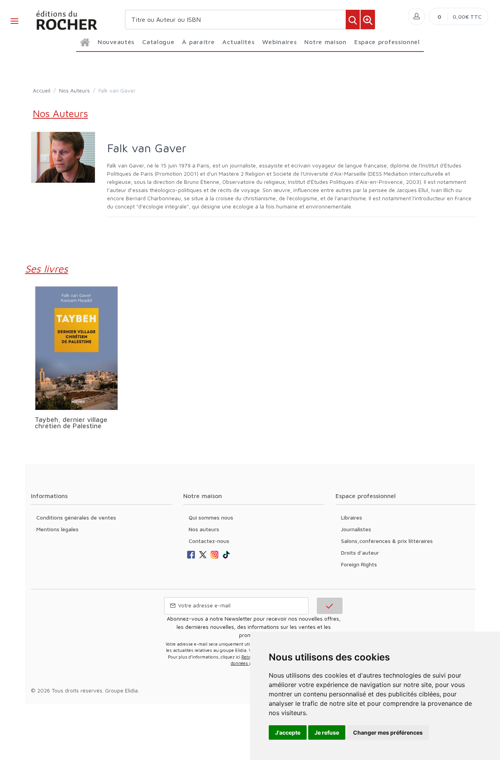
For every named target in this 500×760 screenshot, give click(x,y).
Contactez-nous (209, 541)
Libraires (351, 517)
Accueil (41, 90)
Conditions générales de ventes (76, 517)
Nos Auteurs (74, 90)
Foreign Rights (359, 564)
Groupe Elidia (121, 690)
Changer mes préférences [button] (388, 732)
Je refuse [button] (326, 732)
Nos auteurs (204, 529)
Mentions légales (57, 529)
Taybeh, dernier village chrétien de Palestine (71, 423)
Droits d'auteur (360, 552)
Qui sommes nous (211, 517)
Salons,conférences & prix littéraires (387, 541)
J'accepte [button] (287, 732)
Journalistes (356, 529)
